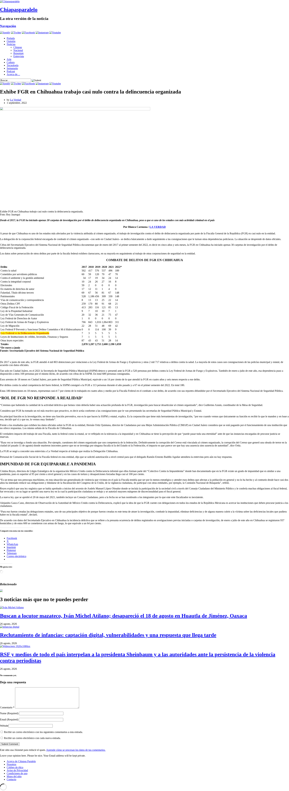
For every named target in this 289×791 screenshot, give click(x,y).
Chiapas (17, 47)
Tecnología (12, 65)
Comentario (7, 707)
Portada (11, 38)
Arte (9, 59)
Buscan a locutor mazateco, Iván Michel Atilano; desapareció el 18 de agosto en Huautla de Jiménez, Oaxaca (123, 616)
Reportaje (18, 53)
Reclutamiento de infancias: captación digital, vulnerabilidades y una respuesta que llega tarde (108, 635)
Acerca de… (13, 74)
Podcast (11, 71)
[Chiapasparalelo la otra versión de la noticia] (144, 1)
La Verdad (15, 99)
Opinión (11, 41)
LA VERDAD (158, 226)
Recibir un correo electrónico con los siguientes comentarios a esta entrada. (43, 732)
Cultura (11, 62)
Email (9, 719)
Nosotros (11, 764)
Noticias (11, 44)
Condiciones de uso (17, 773)
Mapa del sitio (14, 776)
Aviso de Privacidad (17, 770)
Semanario (12, 68)
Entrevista (18, 56)
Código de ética (15, 767)
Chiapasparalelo (18, 10)
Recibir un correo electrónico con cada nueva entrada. (32, 738)
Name (9, 713)
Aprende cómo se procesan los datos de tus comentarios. (76, 750)
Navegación (8, 26)
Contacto (11, 779)
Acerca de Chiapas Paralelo (21, 761)
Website (4, 725)
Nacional (18, 50)
